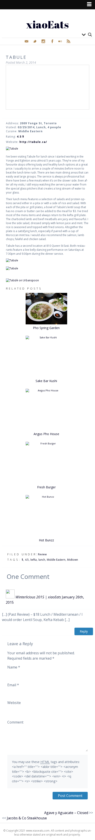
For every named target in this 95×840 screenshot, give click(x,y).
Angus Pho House (46, 434)
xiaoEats (47, 24)
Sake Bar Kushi (46, 381)
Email (13, 684)
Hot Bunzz (46, 540)
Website (14, 702)
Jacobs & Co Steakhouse (27, 818)
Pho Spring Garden (46, 328)
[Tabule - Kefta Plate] (47, 268)
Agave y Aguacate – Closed (66, 812)
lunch (41, 560)
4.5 (27, 560)
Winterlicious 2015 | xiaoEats (38, 597)
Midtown (72, 560)
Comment (15, 722)
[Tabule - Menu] (47, 149)
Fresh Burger (46, 487)
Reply (84, 631)
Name (13, 667)
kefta (33, 560)
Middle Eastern (56, 560)
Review (42, 554)
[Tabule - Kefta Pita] (47, 260)
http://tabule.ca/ (33, 142)
